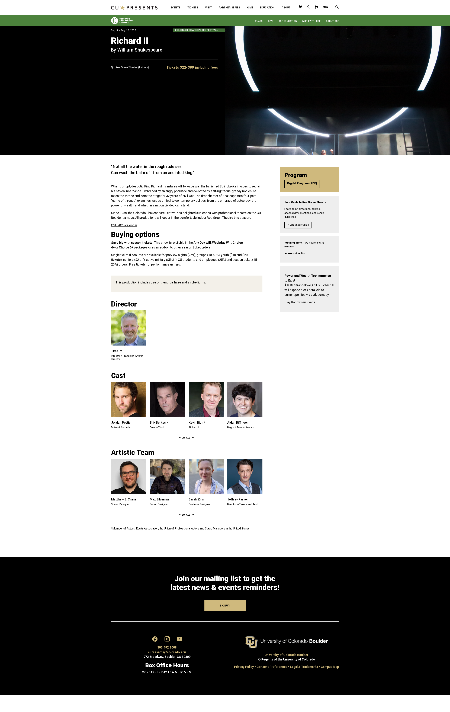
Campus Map (330, 667)
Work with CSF (311, 21)
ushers (175, 264)
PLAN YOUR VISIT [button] (298, 225)
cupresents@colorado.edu (167, 652)
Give (270, 21)
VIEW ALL (184, 437)
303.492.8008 (167, 647)
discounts (136, 255)
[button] (192, 67)
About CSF (332, 21)
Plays (259, 21)
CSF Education (287, 21)
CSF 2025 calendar (124, 225)
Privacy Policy (244, 667)
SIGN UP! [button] (225, 605)
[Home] (134, 7)
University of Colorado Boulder (286, 655)
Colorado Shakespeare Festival (154, 213)
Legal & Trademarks (304, 667)
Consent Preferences (272, 667)
